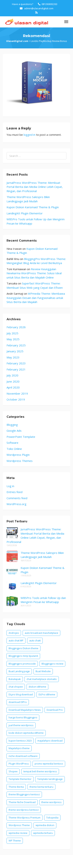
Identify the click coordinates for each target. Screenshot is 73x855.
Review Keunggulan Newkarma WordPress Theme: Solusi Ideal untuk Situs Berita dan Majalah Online (34, 273)
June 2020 (13, 381)
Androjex (14, 633)
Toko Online (14, 449)
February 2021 (16, 369)
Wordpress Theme (19, 825)
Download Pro (55, 709)
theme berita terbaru (41, 786)
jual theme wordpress (21, 725)
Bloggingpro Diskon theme (23, 648)
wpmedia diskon (45, 825)
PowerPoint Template (21, 437)
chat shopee (16, 686)
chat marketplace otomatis (42, 679)
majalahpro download (50, 740)
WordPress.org (16, 504)
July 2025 (12, 333)
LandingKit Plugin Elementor (25, 213)
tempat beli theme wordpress (40, 771)
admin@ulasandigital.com (38, 8)
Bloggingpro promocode (22, 663)
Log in (10, 486)
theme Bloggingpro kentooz (24, 794)
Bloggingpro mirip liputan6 (23, 656)
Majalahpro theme (19, 748)
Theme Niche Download (22, 802)
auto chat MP (16, 640)
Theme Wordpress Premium (24, 817)
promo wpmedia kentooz (49, 763)
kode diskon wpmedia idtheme (26, 732)
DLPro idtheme (47, 694)
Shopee (13, 771)
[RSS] (36, 12)
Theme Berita (16, 786)
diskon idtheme (37, 686)
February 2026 (16, 327)
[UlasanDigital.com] (26, 21)
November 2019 (17, 393)
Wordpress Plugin (18, 455)
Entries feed (14, 492)
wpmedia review (18, 833)
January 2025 (15, 351)
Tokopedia (52, 817)
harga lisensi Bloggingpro (23, 717)
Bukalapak (15, 679)
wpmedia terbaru (43, 833)
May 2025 (13, 339)
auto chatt (35, 640)
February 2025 (16, 345)
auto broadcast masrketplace (41, 633)
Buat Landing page (19, 671)
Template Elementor (20, 779)
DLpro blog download (21, 694)
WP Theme (15, 840)
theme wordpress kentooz (24, 809)
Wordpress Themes (20, 461)
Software (12, 442)
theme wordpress (51, 802)
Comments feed (17, 498)
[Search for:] (36, 156)
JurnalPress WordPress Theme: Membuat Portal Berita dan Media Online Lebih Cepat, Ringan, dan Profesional (35, 187)
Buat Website (43, 671)
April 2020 (13, 387)
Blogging (12, 424)
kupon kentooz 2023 (20, 740)
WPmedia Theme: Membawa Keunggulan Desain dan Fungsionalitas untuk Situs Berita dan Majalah (36, 298)
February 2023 (16, 363)
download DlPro (18, 702)
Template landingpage (50, 779)
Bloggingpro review (52, 663)
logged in (29, 134)
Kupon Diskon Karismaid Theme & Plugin (33, 207)
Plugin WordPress (19, 763)
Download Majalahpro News (25, 709)
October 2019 (16, 399)
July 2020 (12, 375)
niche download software (23, 756)
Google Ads (14, 430)
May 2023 (13, 357)
